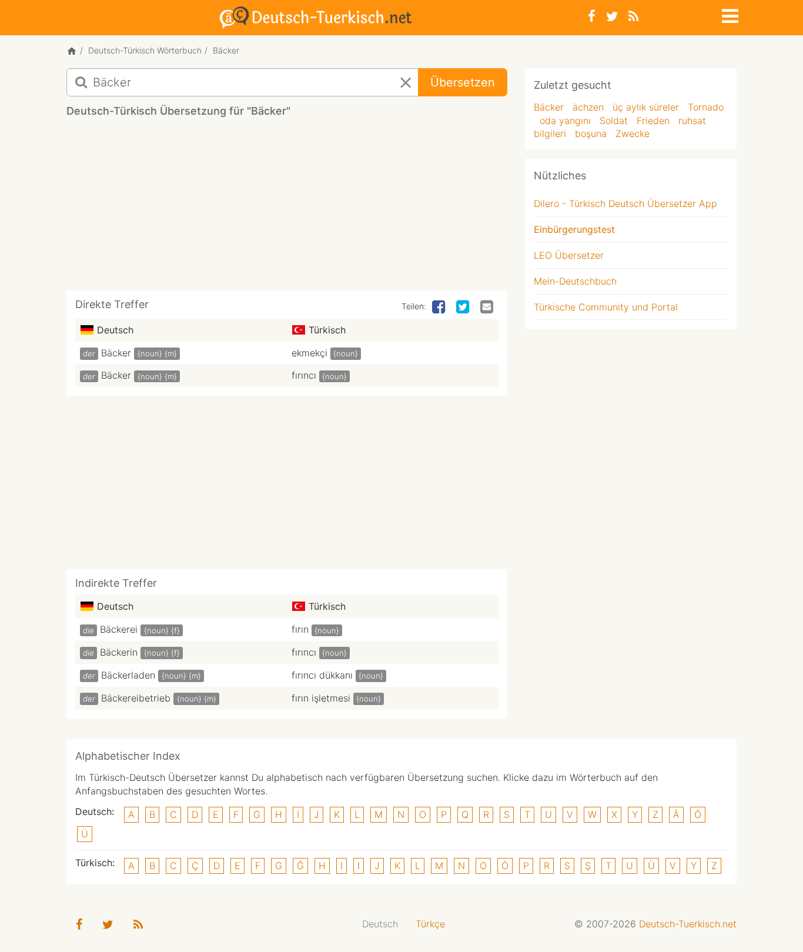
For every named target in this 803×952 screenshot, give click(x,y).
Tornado (706, 107)
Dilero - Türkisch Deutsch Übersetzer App (625, 203)
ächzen (588, 107)
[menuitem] (380, 924)
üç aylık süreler (646, 107)
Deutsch (380, 924)
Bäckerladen (128, 675)
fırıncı (304, 375)
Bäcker (116, 353)
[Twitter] (612, 16)
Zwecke (632, 133)
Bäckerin (119, 652)
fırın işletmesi (321, 698)
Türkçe (430, 924)
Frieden (653, 120)
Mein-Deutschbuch (575, 281)
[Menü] (729, 14)
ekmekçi (309, 353)
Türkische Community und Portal (606, 307)
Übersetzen (462, 82)
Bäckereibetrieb (135, 698)
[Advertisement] (286, 208)
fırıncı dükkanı (322, 675)
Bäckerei (119, 629)
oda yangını (565, 120)
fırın (300, 629)
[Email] (487, 307)
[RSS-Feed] (633, 16)
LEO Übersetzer (569, 255)
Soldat (614, 120)
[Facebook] (592, 16)
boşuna (591, 133)
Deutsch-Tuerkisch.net (688, 924)
